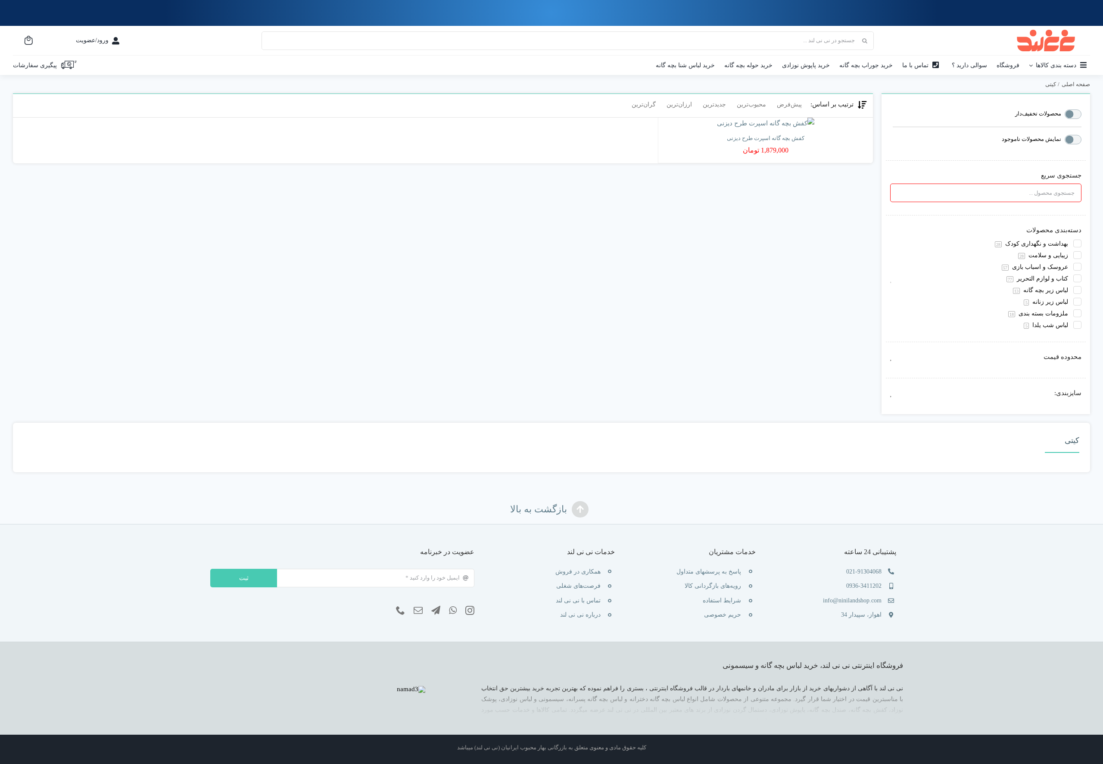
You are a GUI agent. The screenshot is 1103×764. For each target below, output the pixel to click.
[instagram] (469, 610)
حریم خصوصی (722, 614)
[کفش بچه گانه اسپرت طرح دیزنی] (765, 123)
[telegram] (435, 610)
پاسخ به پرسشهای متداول (708, 571)
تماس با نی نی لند (578, 600)
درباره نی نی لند (580, 614)
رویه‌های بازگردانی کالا (713, 586)
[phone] (400, 610)
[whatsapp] (453, 610)
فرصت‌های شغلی (578, 586)
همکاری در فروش (578, 571)
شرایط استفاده (722, 600)
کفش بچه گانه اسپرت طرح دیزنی (765, 138)
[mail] (418, 610)
